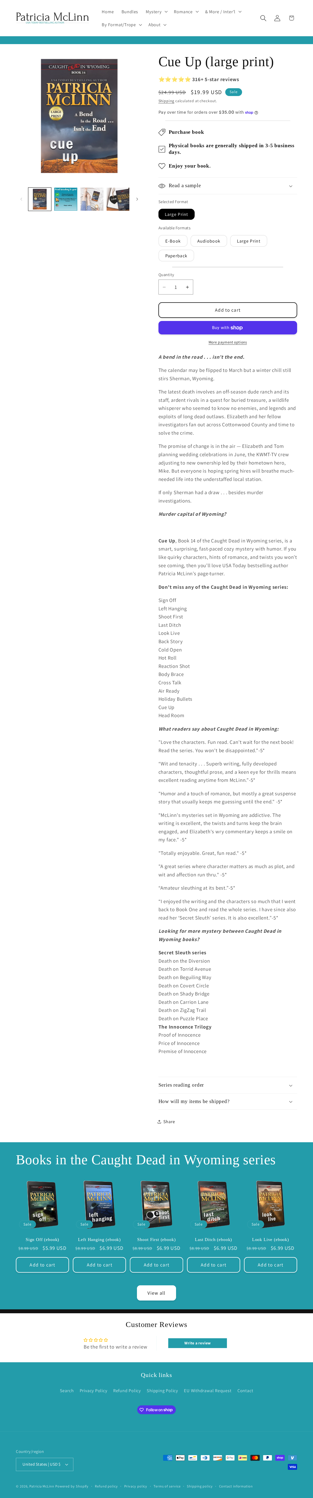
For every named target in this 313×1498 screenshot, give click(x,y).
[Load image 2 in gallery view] (65, 199)
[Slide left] (21, 199)
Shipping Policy (162, 1390)
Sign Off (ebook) (42, 1239)
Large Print (176, 214)
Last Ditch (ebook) (213, 1239)
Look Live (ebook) (270, 1239)
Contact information (236, 1486)
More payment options (228, 342)
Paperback (176, 255)
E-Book (173, 241)
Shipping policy (200, 1486)
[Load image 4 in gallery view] (118, 199)
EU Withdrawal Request (207, 1390)
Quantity (166, 275)
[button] (156, 11)
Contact (245, 1390)
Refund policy (106, 1486)
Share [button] (169, 1121)
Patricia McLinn (41, 1486)
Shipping (166, 100)
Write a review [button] (197, 1343)
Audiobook (209, 241)
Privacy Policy (93, 1390)
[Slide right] (137, 199)
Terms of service (167, 1486)
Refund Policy (127, 1390)
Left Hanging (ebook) (99, 1239)
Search (67, 1390)
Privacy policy (135, 1486)
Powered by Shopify (72, 1486)
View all (156, 1293)
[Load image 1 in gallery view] (39, 199)
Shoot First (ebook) (156, 1239)
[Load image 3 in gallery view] (91, 199)
